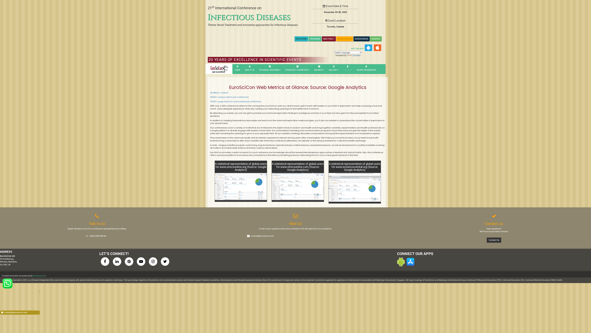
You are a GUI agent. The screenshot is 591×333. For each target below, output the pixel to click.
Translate (356, 55)
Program (315, 39)
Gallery (333, 70)
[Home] (218, 69)
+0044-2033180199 (97, 236)
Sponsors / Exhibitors (296, 70)
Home (237, 70)
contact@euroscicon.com (262, 236)
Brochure (301, 39)
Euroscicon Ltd (39, 276)
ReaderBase (361, 39)
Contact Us (494, 240)
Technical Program (269, 70)
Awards (375, 39)
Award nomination (366, 70)
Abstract (329, 39)
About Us (249, 70)
